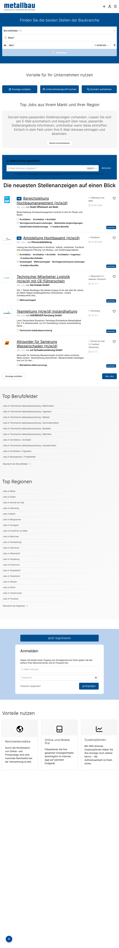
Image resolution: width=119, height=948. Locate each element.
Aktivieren (106, 168)
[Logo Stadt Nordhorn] (7, 239)
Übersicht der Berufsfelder (15, 464)
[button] (114, 45)
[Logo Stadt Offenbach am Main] (7, 199)
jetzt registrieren (59, 638)
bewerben (111, 227)
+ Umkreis (100, 45)
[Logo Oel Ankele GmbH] (7, 278)
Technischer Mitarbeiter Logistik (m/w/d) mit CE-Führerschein (43, 279)
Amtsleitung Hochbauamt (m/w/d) (51, 238)
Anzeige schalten (13, 376)
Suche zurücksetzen (59, 143)
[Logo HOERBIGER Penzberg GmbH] (7, 312)
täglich (90, 168)
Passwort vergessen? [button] (30, 686)
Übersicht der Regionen (14, 606)
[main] (59, 397)
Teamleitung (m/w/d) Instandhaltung (47, 311)
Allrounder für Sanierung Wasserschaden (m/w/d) (37, 344)
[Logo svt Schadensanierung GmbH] (7, 343)
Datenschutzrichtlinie (36, 174)
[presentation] (104, 6)
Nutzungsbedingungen (53, 174)
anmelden (89, 686)
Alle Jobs (21, 207)
